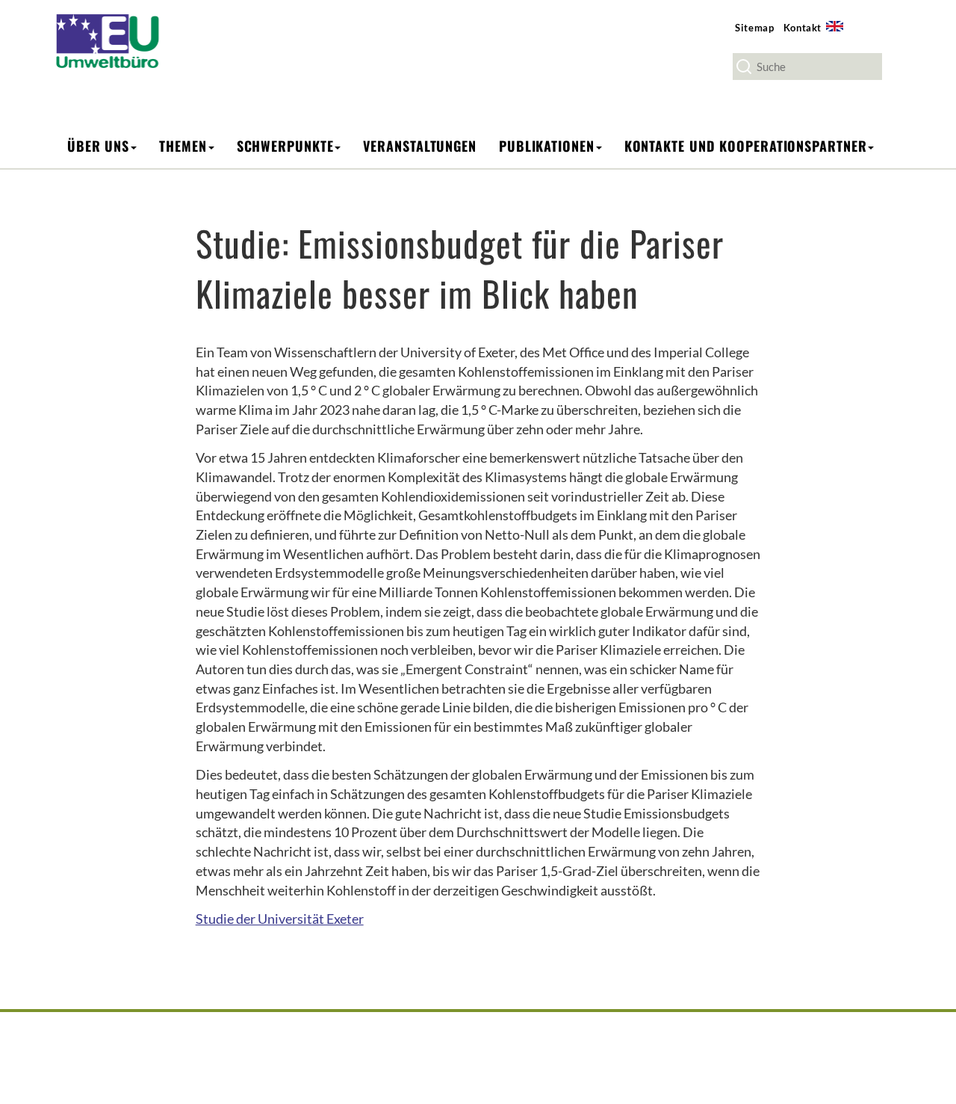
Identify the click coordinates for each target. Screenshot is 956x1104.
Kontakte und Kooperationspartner (745, 145)
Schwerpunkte (285, 145)
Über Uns (98, 145)
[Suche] (744, 66)
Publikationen (547, 145)
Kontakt (802, 28)
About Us (839, 35)
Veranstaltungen (420, 145)
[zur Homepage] (117, 40)
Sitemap (755, 28)
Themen (182, 145)
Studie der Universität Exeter (280, 918)
